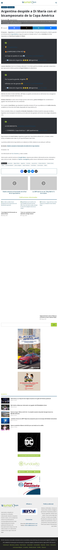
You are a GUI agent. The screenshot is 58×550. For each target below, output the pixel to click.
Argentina (23, 163)
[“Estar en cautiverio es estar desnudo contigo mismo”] (29, 206)
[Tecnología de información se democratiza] (9, 206)
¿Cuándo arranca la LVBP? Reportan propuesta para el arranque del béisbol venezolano (34, 418)
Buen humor (23, 545)
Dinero (47, 545)
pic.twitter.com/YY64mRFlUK (33, 84)
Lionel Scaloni (40, 165)
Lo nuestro (25, 547)
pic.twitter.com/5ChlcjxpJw (27, 126)
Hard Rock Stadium (9, 165)
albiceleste (10, 163)
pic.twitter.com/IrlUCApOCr (34, 56)
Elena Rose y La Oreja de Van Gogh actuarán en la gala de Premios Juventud (31, 398)
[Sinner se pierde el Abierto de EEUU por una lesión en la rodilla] (5, 427)
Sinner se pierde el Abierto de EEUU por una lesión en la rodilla (27, 425)
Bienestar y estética (14, 545)
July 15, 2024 (42, 60)
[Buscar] (54, 325)
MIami (45, 165)
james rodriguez (18, 165)
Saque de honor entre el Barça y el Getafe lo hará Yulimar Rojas (48, 316)
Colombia (28, 163)
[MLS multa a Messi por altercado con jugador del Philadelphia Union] (5, 407)
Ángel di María (16, 163)
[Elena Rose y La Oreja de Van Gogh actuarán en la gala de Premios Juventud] (5, 400)
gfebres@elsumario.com (31, 523)
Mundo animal (32, 547)
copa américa (34, 163)
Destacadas (11, 7)
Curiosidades (37, 545)
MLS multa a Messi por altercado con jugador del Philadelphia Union (29, 405)
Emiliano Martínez (42, 163)
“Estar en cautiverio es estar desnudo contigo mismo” (27, 213)
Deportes (4, 7)
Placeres (44, 547)
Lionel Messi (33, 165)
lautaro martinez (26, 165)
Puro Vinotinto (15, 153)
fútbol (3, 165)
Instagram (26, 159)
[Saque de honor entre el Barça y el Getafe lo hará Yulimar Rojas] (48, 257)
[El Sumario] (29, 2)
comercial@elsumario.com (30, 525)
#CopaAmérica (12, 47)
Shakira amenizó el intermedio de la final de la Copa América (23, 146)
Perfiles (39, 547)
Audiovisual (6, 545)
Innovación (53, 545)
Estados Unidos (50, 163)
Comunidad (30, 545)
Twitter (20, 159)
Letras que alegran (17, 547)
